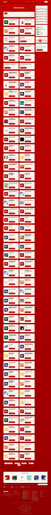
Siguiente (32, 463)
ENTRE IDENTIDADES (28, 137)
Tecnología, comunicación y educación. (11, 174)
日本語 (34, 502)
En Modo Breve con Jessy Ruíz (27, 174)
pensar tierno (11, 279)
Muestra (10, 244)
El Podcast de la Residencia (27, 427)
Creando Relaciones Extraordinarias (12, 261)
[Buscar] (43, 2)
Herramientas (42, 496)
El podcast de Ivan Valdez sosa (12, 46)
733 (17, 463)
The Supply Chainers (28, 252)
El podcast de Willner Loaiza (11, 353)
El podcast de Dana (12, 289)
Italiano (31, 502)
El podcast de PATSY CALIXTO (11, 298)
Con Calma (11, 344)
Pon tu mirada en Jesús (29, 200)
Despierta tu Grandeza (29, 164)
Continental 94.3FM (41, 29)
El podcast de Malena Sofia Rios (28, 146)
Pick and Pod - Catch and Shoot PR (12, 101)
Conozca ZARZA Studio (42, 484)
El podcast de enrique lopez (11, 317)
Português (21, 502)
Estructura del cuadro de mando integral (29, 307)
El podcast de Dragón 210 (11, 372)
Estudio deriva (27, 55)
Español (15, 502)
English (18, 502)
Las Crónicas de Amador (13, 217)
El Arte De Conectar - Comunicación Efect (12, 335)
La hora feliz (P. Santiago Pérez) (10, 64)
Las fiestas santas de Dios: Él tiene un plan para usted (28, 235)
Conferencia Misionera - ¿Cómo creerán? (29, 261)
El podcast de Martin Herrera (11, 445)
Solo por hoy (22, 37)
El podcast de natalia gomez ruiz (12, 400)
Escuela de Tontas (12, 137)
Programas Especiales (13, 183)
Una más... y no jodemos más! (11, 55)
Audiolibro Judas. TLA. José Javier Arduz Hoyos (13, 73)
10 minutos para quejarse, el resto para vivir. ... (41, 21)
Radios (37, 1)
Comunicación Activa (13, 209)
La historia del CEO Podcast (27, 454)
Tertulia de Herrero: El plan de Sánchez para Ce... (41, 11)
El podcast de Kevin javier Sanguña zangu (29, 353)
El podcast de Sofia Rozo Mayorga (28, 91)
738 (25, 463)
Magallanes (40, 27)
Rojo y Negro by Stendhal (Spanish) (12, 119)
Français (24, 502)
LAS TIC (26, 325)
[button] (25, 481)
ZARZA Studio (27, 1)
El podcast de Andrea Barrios (27, 381)
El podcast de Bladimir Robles (27, 280)
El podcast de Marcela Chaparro (12, 427)
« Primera (6, 463)
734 (18, 463)
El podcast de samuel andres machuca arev (29, 344)
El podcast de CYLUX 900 (13, 417)
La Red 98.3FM (41, 32)
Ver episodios (27, 33)
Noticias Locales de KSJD (29, 119)
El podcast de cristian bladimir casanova (13, 307)
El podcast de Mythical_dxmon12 (13, 91)
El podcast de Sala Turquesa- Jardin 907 (12, 82)
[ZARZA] (5, 2)
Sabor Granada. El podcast (11, 146)
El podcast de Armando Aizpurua (12, 326)
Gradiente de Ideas (28, 183)
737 (24, 463)
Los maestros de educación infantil (28, 289)
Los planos (15, 491)
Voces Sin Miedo (28, 444)
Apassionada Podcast (13, 191)
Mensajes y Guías (12, 128)
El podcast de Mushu (13, 435)
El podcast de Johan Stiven (11, 271)
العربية (36, 502)
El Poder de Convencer (29, 409)
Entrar (46, 1)
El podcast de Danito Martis (27, 391)
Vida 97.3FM (40, 34)
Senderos (26, 217)
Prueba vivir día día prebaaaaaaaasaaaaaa (29, 128)
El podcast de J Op (28, 191)
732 (15, 463)
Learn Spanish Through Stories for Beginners (13, 164)
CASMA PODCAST (12, 37)
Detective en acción (28, 371)
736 (22, 463)
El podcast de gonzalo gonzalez (12, 110)
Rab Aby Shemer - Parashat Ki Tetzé (41, 16)
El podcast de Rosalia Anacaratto (12, 454)
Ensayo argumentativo (13, 19)
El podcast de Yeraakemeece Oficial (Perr (12, 381)
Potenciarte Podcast (28, 19)
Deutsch (28, 502)
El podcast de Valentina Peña (11, 200)
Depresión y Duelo (28, 46)
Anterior (9, 463)
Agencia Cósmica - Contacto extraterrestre (29, 110)
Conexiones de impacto (29, 100)
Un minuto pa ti (27, 225)
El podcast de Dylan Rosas (27, 82)
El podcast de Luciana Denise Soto (12, 155)
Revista (41, 495)
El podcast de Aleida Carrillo (27, 155)
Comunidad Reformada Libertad (28, 271)
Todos (6, 13)
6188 (29, 463)
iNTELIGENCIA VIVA (26, 508)
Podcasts (32, 1)
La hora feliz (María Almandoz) (26, 64)
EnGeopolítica (27, 298)
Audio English (11, 28)
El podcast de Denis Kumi (11, 391)
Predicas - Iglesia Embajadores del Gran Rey (28, 72)
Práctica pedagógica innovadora (29, 418)
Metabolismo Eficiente (29, 209)
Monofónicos (11, 252)
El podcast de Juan (12, 362)
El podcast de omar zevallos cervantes (28, 363)
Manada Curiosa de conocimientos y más (29, 28)
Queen (26, 316)
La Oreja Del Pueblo (12, 409)
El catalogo (41, 491)
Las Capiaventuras (28, 435)
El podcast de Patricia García (27, 335)
